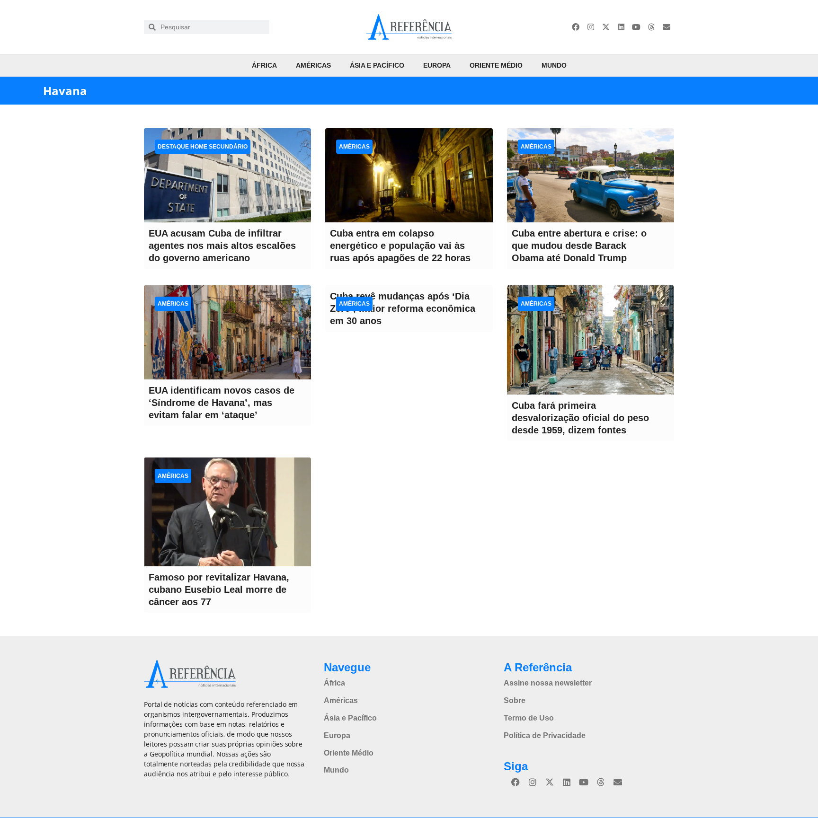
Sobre (514, 700)
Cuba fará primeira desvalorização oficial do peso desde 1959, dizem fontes (580, 417)
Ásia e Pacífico (377, 65)
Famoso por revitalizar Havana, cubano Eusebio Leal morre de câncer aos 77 (219, 589)
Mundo (554, 65)
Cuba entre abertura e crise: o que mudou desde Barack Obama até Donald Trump (579, 245)
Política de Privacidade (545, 735)
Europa (437, 65)
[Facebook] (575, 27)
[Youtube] (636, 27)
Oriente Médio (496, 65)
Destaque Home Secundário (203, 146)
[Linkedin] (621, 27)
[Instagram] (590, 27)
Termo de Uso (529, 718)
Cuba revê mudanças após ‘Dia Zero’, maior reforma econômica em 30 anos (402, 308)
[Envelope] (666, 27)
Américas (313, 65)
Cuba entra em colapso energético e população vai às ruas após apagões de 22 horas (400, 245)
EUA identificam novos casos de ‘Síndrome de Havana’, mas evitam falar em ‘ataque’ (221, 402)
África (264, 65)
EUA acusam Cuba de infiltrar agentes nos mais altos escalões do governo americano (222, 245)
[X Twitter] (606, 27)
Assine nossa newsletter (548, 683)
